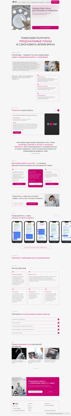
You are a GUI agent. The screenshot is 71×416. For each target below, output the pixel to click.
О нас (19, 2)
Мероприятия (41, 2)
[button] (45, 27)
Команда (29, 408)
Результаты (24, 2)
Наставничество (47, 403)
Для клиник (48, 2)
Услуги (28, 2)
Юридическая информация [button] (49, 405)
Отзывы (29, 410)
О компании (30, 403)
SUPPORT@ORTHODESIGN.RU (19, 410)
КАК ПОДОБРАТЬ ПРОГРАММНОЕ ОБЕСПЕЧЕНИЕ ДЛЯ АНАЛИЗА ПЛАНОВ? (34, 361)
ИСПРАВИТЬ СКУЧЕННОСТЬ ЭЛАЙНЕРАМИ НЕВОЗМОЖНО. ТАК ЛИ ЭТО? (19, 361)
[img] (58, 110)
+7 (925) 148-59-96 (16, 408)
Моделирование (34, 2)
